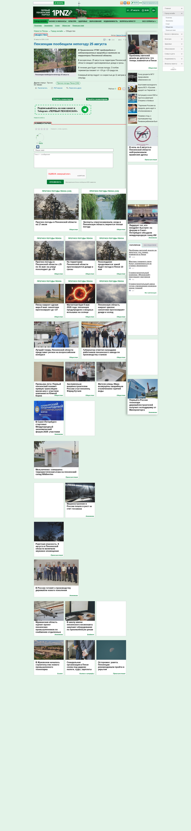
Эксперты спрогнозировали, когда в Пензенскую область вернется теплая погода (103, 224)
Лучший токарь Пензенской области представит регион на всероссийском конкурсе (55, 352)
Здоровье (168, 44)
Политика (169, 17)
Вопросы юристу (171, 64)
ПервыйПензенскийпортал (43, 12)
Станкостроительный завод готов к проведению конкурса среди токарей (142, 286)
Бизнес (60, 674)
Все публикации (150, 293)
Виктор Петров (121, 35)
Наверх (173, 69)
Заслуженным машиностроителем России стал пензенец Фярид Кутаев (78, 387)
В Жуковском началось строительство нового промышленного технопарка (48, 665)
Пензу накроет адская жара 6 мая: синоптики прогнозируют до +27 (47, 307)
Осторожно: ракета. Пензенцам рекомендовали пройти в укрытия (111, 665)
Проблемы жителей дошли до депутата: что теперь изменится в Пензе (143, 58)
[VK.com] (36, 148)
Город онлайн (170, 13)
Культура (168, 39)
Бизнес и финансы (172, 34)
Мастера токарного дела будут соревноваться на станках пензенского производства (140, 263)
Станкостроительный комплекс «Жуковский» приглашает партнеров (139, 275)
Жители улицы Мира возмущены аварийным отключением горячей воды (110, 387)
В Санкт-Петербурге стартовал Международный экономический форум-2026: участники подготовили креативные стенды (49, 429)
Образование (170, 49)
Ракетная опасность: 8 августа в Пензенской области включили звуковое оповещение (47, 547)
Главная (168, 8)
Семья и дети (170, 54)
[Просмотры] (109, 40)
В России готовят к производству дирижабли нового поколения (53, 589)
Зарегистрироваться (150, 3)
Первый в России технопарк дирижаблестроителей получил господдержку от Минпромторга (142, 405)
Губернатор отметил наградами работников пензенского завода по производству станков (101, 352)
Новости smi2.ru (39, 117)
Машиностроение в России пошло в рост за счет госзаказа (79, 506)
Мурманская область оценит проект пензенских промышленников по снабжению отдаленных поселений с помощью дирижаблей (48, 629)
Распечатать (42, 88)
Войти (136, 3)
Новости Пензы (41, 31)
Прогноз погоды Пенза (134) (68, 83)
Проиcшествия (171, 30)
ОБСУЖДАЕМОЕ (150, 245)
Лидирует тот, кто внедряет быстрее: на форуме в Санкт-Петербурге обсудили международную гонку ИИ (142, 230)
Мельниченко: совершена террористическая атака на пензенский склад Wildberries (56, 472)
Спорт (168, 24)
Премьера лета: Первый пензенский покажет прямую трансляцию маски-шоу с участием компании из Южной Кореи (48, 390)
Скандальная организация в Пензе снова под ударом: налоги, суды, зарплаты (79, 665)
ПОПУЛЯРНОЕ (134, 245)
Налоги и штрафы (86, 674)
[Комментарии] (104, 40)
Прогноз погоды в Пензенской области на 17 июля (56, 223)
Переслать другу (75, 88)
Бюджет (90, 635)
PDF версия (58, 88)
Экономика (169, 21)
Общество (169, 27)
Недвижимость (170, 59)
